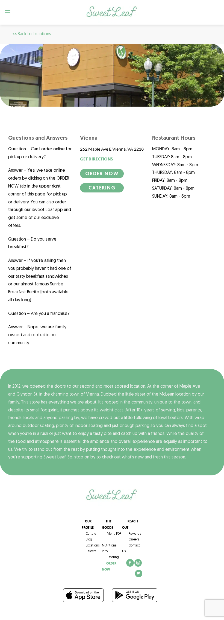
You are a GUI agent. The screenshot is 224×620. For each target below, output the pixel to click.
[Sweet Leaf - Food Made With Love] (112, 12)
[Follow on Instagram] (138, 563)
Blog (87, 539)
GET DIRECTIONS (96, 159)
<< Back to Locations (31, 34)
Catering (110, 557)
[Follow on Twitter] (138, 573)
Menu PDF (111, 534)
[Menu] (7, 12)
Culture (89, 534)
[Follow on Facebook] (130, 563)
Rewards (135, 534)
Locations (90, 545)
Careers (89, 551)
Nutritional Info (109, 545)
